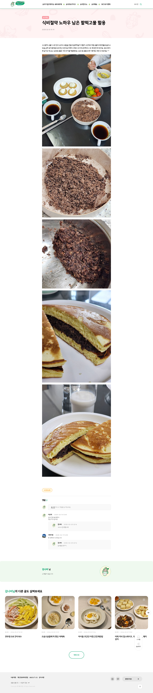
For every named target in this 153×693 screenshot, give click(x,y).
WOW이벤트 (106, 4)
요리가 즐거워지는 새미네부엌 (52, 4)
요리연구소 (83, 4)
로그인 (136, 4)
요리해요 (94, 4)
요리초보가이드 (71, 4)
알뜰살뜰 (47, 490)
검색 (140, 4)
